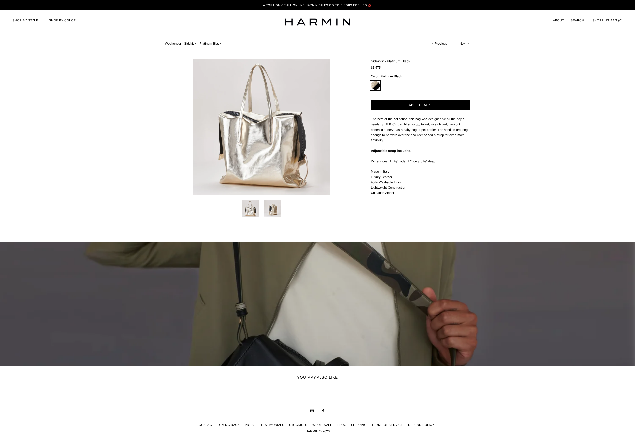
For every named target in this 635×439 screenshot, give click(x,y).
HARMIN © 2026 (318, 431)
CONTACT (206, 425)
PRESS (250, 425)
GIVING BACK (229, 425)
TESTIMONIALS (272, 425)
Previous (441, 43)
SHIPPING (359, 425)
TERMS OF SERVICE (387, 425)
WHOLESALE (322, 425)
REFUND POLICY (421, 425)
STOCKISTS (298, 425)
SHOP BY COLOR (62, 20)
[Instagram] (312, 410)
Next (463, 43)
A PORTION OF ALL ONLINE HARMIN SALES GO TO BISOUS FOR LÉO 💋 (317, 5)
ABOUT (558, 20)
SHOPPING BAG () (607, 20)
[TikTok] (323, 410)
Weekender (173, 43)
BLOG (341, 425)
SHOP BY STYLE (25, 20)
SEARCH (577, 20)
